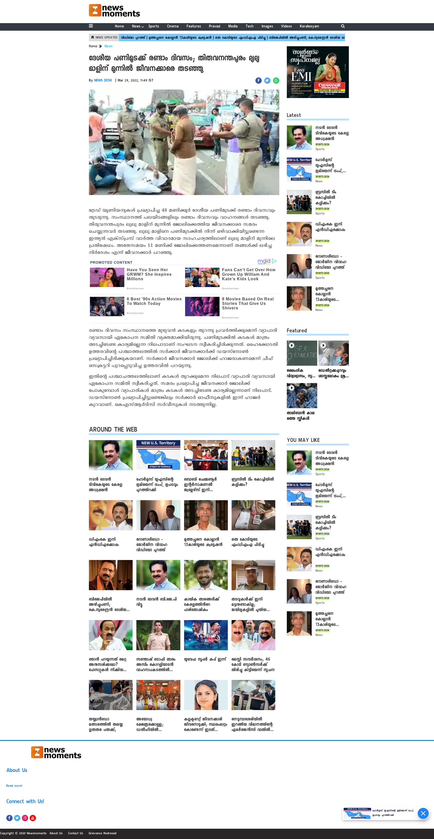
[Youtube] (33, 818)
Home (119, 27)
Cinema (173, 27)
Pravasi (214, 27)
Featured (297, 332)
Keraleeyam (309, 27)
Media (233, 27)
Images (267, 27)
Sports (153, 27)
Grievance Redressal (103, 833)
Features (194, 27)
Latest (294, 116)
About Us (16, 771)
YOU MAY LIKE (303, 441)
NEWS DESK (103, 81)
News (136, 27)
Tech (250, 27)
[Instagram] (25, 818)
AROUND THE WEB (113, 430)
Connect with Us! (25, 802)
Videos (286, 27)
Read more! (14, 786)
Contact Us (75, 833)
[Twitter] (17, 818)
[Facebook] (9, 818)
